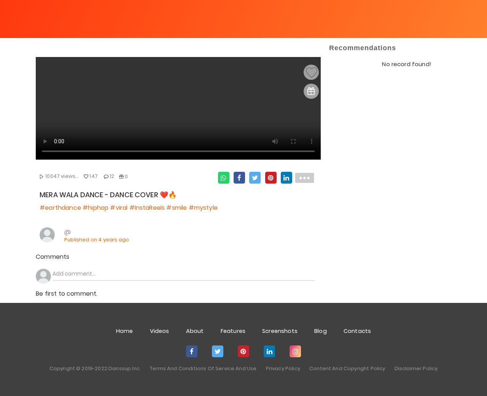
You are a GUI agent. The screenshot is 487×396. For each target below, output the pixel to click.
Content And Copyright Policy (347, 368)
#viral (118, 207)
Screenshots (280, 331)
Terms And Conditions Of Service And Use (203, 368)
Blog (320, 331)
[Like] (311, 72)
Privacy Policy (283, 368)
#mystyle (203, 207)
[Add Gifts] (311, 91)
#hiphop (95, 207)
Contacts (357, 331)
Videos (159, 331)
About (195, 331)
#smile (176, 207)
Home (124, 331)
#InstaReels (147, 207)
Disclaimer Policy (416, 368)
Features (233, 331)
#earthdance (60, 207)
